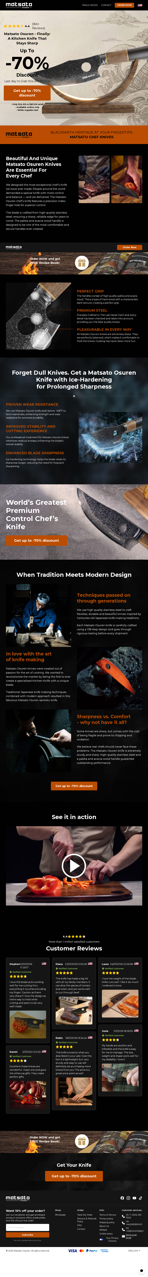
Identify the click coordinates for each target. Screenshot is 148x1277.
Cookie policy (106, 1233)
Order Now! (124, 5)
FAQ (79, 1225)
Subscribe (27, 1235)
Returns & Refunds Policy (86, 1220)
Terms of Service (107, 1215)
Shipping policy (107, 1222)
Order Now (129, 247)
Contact (106, 5)
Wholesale (60, 1215)
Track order (90, 5)
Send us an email (131, 1236)
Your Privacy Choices (112, 1239)
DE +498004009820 (135, 1229)
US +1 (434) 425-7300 (134, 1216)
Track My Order (84, 1215)
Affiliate (103, 1230)
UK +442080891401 (134, 1223)
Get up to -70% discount (27, 93)
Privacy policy (106, 1218)
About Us (104, 1226)
